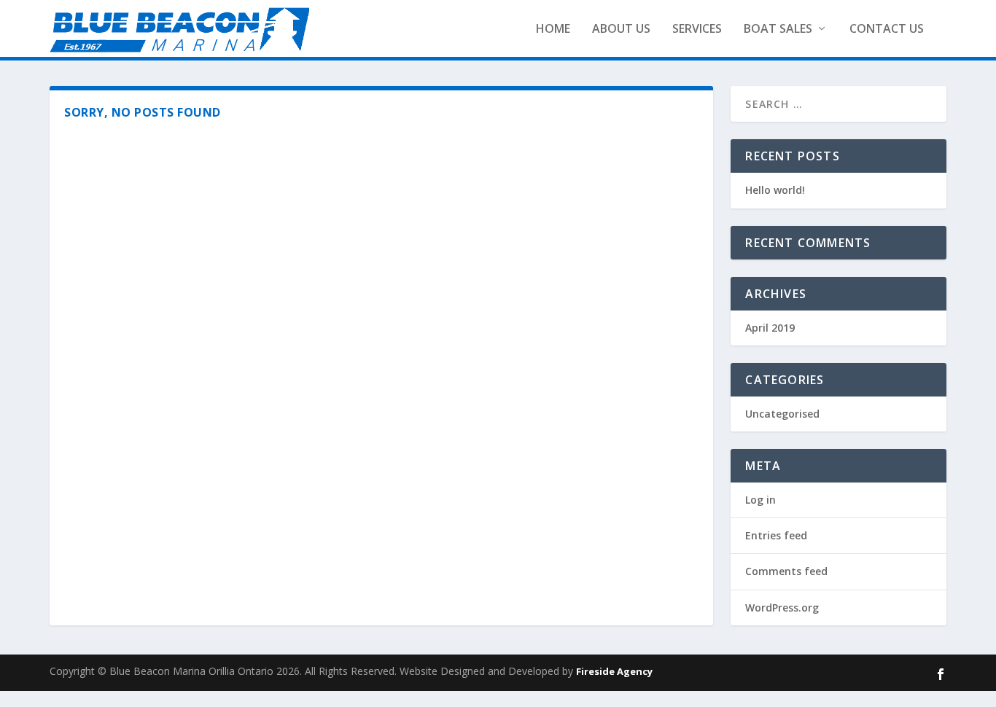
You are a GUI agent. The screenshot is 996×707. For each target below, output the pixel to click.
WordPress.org (782, 607)
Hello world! (775, 190)
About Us (621, 28)
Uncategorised (782, 414)
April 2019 (770, 328)
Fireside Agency (614, 671)
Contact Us (886, 28)
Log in (760, 500)
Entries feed (776, 535)
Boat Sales (778, 28)
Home (553, 28)
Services (697, 28)
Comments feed (786, 571)
